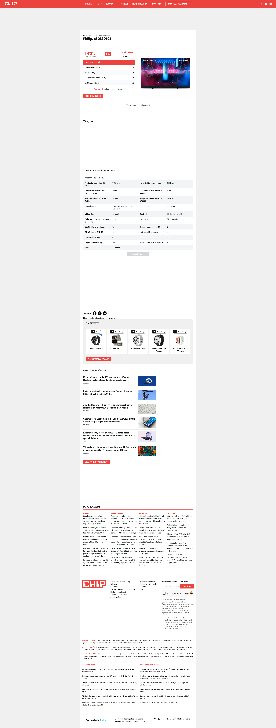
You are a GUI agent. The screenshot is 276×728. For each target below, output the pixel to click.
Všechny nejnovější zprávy (96, 462)
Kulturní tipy (188, 640)
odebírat (187, 586)
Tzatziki (110, 649)
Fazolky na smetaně (119, 647)
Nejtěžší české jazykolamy (161, 640)
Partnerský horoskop (134, 640)
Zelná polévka (101, 649)
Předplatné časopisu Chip (120, 582)
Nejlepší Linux (88, 658)
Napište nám (110, 318)
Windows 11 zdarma (90, 656)
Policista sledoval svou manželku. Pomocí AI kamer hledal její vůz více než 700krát (107, 392)
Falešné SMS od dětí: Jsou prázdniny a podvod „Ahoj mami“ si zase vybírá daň (151, 550)
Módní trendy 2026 (115, 643)
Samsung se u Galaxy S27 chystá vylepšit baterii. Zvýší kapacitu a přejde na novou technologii (95, 562)
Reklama (113, 587)
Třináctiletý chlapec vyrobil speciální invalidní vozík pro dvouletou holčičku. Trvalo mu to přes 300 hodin (109, 448)
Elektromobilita (139, 4)
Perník (128, 649)
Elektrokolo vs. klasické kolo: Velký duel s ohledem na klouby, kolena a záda (179, 527)
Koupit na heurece (93, 96)
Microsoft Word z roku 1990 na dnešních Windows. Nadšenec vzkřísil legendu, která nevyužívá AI (107, 378)
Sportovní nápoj (175, 647)
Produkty (91, 35)
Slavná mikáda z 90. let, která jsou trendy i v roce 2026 (159, 703)
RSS (141, 589)
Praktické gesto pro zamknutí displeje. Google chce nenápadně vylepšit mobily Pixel (109, 690)
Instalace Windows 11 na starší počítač (144, 654)
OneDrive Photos (165, 654)
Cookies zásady (116, 597)
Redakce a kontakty (147, 582)
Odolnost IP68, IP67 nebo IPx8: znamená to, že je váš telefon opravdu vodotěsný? (179, 536)
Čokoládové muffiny (134, 647)
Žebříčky (109, 4)
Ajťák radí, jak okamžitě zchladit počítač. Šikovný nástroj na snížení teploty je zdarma (179, 518)
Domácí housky (157, 649)
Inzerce (143, 587)
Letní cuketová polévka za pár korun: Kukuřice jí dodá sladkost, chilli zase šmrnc (165, 690)
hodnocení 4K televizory (113, 89)
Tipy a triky (156, 4)
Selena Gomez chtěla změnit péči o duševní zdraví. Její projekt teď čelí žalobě (164, 697)
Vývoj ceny (131, 105)
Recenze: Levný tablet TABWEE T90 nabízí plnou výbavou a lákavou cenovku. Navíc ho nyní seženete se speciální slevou (109, 435)
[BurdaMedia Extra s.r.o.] (94, 584)
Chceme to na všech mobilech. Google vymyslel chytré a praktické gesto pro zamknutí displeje (109, 420)
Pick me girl (147, 640)
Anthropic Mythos (105, 656)
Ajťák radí (85, 643)
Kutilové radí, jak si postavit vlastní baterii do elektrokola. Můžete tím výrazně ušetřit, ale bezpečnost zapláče (108, 704)
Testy (99, 4)
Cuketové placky (89, 649)
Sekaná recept (120, 649)
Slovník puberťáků (119, 640)
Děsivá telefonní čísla (104, 640)
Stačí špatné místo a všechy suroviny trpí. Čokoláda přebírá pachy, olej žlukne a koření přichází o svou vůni (164, 670)
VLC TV (174, 656)
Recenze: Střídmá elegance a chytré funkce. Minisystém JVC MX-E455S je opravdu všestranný (123, 560)
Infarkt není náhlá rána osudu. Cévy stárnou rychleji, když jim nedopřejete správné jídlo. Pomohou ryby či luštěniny (165, 677)
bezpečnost (144, 513)
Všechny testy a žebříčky (98, 359)
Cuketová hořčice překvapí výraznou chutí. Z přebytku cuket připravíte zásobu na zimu (164, 684)
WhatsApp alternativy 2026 (133, 643)
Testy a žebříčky (118, 513)
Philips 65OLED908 (104, 35)
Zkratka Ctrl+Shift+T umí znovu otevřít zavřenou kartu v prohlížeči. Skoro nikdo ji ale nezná (109, 684)
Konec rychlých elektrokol (120, 654)
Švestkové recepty (144, 649)
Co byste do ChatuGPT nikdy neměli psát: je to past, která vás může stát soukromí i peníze (151, 530)
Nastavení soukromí (118, 592)
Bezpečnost (123, 4)
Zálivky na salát (187, 647)
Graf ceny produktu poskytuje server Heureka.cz (99, 170)
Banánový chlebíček (149, 647)
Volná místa (114, 584)
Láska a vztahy (177, 640)
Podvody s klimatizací (185, 656)
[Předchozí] (87, 341)
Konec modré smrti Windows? (183, 654)
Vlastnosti (145, 105)
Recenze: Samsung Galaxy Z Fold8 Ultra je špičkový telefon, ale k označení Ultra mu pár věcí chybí (124, 530)
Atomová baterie (118, 656)
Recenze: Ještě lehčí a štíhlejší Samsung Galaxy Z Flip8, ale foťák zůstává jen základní (124, 550)
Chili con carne (163, 647)
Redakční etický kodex (149, 584)
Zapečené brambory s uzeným (174, 649)
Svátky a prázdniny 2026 (99, 643)
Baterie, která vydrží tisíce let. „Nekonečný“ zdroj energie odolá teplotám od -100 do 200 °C (96, 530)
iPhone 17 (166, 656)
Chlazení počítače (104, 654)
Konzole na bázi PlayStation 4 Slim (137, 656)
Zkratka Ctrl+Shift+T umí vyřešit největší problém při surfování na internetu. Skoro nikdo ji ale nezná (108, 406)
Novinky (88, 4)
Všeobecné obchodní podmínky (122, 589)
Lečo (134, 649)
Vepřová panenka (104, 647)
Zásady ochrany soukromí (120, 594)
